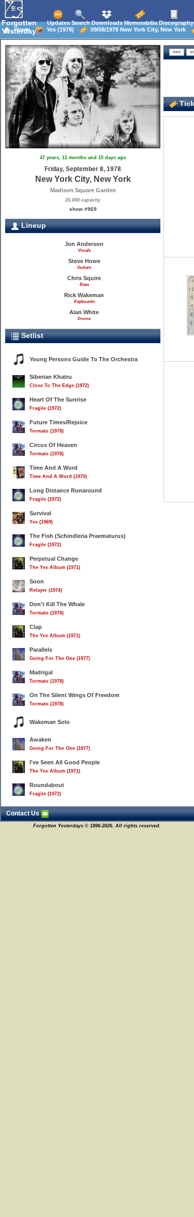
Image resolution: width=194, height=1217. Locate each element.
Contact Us (23, 813)
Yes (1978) (58, 29)
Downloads (106, 23)
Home (20, 29)
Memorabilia (140, 23)
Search (80, 23)
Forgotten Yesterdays (21, 27)
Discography (175, 23)
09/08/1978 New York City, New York (136, 29)
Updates (58, 23)
